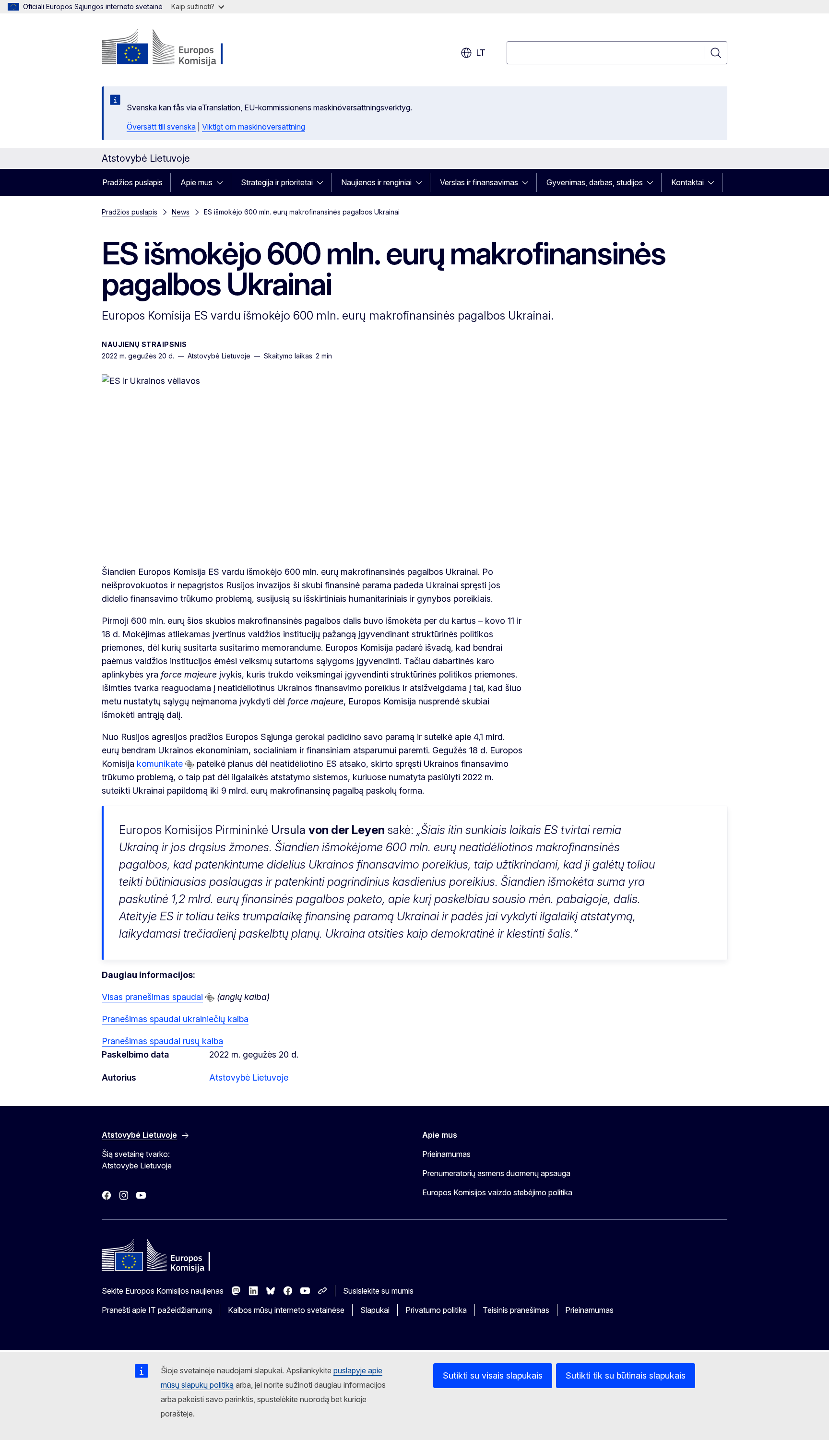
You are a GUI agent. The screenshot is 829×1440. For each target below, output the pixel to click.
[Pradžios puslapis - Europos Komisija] (179, 48)
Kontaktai (687, 182)
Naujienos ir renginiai (376, 182)
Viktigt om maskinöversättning (253, 126)
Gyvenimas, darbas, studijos (594, 182)
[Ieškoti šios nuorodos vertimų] (189, 764)
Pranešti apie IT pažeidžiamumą (157, 1310)
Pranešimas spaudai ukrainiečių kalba (175, 1019)
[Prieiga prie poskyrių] (222, 182)
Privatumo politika (436, 1310)
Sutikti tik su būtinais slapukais (626, 1375)
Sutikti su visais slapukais (493, 1375)
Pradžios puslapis (132, 182)
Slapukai (375, 1310)
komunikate (160, 764)
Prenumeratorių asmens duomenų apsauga (496, 1173)
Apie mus (196, 182)
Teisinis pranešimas (516, 1310)
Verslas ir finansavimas (479, 182)
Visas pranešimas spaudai (152, 997)
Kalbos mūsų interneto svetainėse (286, 1310)
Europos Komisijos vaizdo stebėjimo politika (497, 1192)
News (180, 212)
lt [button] (481, 53)
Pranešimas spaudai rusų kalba (162, 1041)
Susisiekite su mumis (378, 1291)
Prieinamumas (446, 1154)
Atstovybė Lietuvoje (248, 1077)
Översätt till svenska (161, 126)
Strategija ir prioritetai (277, 182)
